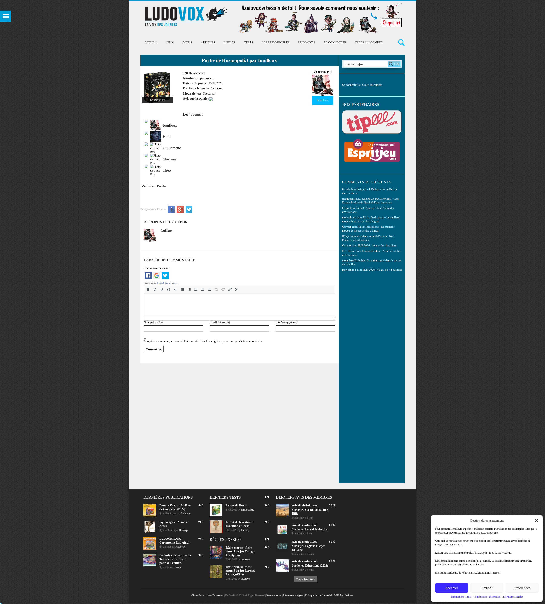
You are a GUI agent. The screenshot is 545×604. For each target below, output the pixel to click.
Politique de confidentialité (487, 596)
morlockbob (309, 525)
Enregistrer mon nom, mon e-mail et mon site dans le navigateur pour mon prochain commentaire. (203, 341)
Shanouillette (247, 509)
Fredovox (185, 513)
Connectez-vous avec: (157, 268)
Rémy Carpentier (352, 236)
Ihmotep (183, 530)
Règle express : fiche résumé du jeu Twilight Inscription (240, 551)
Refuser (486, 588)
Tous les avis (305, 579)
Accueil (151, 42)
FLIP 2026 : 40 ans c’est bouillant (377, 245)
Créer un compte (369, 42)
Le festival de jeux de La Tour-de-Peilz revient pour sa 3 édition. (175, 559)
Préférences (522, 588)
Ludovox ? (306, 42)
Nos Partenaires (216, 595)
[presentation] (148, 289)
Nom (153, 322)
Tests (248, 42)
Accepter (451, 588)
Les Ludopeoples (276, 42)
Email (220, 322)
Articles (208, 42)
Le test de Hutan (236, 505)
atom (178, 567)
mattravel (245, 559)
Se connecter (335, 42)
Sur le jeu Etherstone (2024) (310, 565)
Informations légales (461, 596)
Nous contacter (273, 595)
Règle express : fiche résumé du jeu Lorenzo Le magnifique (240, 570)
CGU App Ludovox (344, 595)
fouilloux (166, 230)
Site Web (286, 322)
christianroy (309, 505)
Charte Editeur (198, 595)
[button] (536, 520)
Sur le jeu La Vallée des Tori (310, 529)
